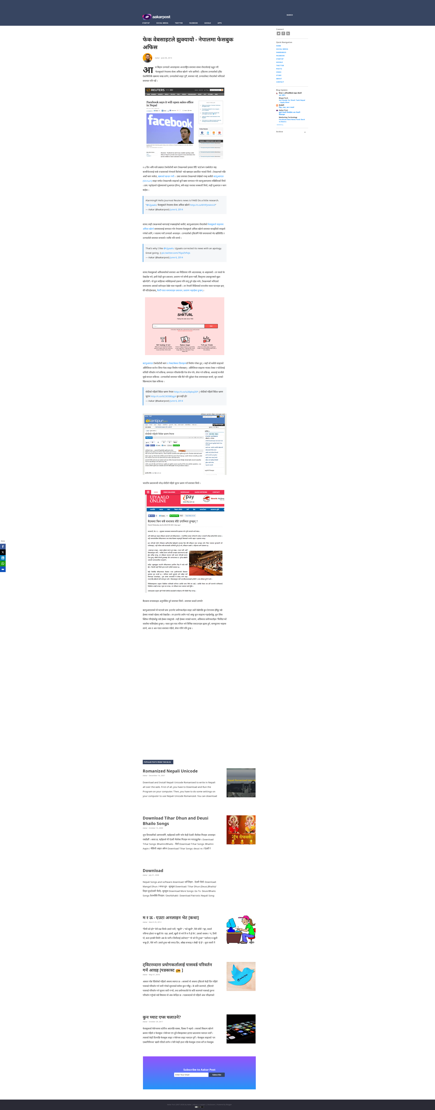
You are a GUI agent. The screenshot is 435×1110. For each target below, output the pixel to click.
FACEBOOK (280, 56)
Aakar (189, 1104)
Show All (280, 125)
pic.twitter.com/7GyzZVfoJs (176, 252)
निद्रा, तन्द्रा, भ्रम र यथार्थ (286, 107)
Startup (146, 23)
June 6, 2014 (176, 209)
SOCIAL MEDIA (282, 49)
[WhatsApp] (3, 563)
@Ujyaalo (151, 204)
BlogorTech (283, 98)
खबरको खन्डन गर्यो (166, 176)
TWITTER (280, 65)
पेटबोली (281, 105)
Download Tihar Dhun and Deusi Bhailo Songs (175, 820)
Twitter (179, 23)
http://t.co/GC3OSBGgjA (163, 396)
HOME (278, 46)
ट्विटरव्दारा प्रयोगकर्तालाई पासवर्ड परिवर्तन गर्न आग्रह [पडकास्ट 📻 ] (177, 967)
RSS (288, 33)
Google (207, 23)
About (195, 1104)
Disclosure (211, 1104)
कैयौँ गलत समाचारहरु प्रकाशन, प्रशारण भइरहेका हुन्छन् (180, 290)
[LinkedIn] (3, 558)
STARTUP (280, 59)
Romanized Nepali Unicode (170, 771)
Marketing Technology (288, 117)
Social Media (162, 23)
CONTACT (280, 82)
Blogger (229, 1104)
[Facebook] (3, 546)
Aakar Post (283, 110)
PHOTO (279, 69)
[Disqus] (185, 662)
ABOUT (279, 79)
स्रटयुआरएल (148, 363)
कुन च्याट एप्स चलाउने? (162, 1017)
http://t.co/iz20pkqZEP (186, 391)
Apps (220, 23)
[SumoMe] (3, 569)
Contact (202, 1104)
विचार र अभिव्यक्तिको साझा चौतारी (290, 93)
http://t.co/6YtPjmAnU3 (202, 204)
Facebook (193, 23)
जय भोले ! (282, 95)
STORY (278, 75)
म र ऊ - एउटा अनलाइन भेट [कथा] (171, 917)
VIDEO (278, 72)
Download (153, 870)
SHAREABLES (281, 52)
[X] (3, 552)
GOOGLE (279, 62)
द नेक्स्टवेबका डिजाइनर (176, 363)
